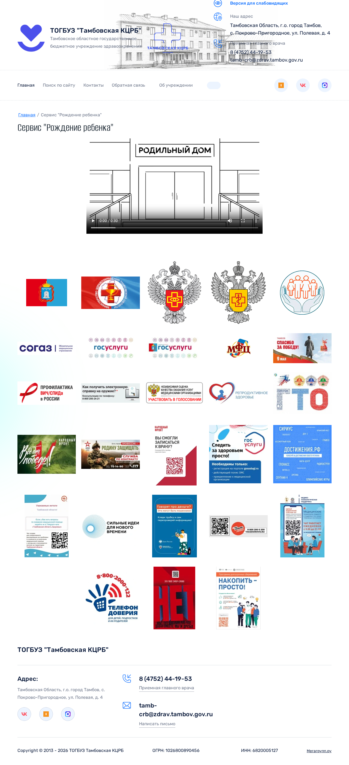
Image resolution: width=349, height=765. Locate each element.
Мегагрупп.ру (319, 751)
